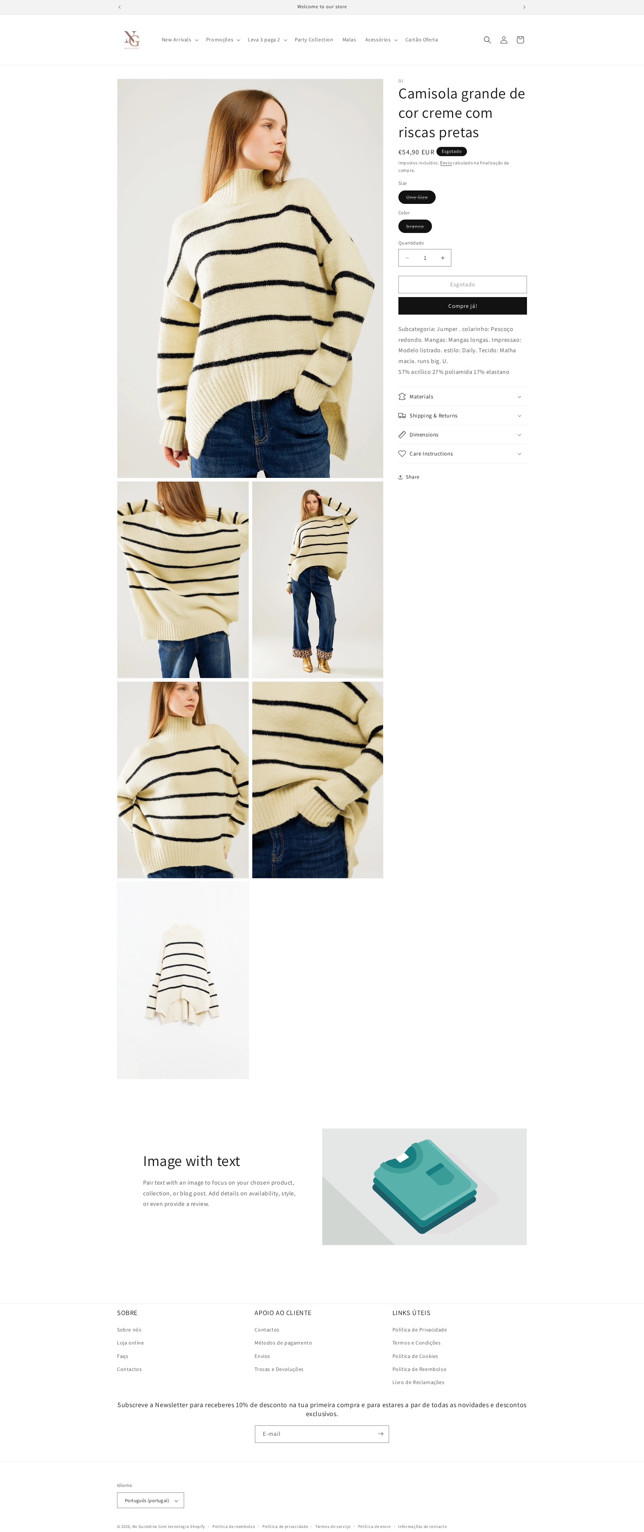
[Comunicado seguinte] (524, 7)
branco (419, 228)
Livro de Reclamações (418, 1382)
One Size (421, 198)
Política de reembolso (233, 1526)
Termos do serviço (333, 1526)
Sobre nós (129, 1330)
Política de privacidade (285, 1526)
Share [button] (413, 477)
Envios (262, 1356)
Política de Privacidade (419, 1330)
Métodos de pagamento (283, 1343)
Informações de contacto (422, 1526)
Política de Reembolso (419, 1369)
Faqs (122, 1356)
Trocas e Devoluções (279, 1369)
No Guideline (144, 1526)
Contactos (129, 1369)
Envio (446, 163)
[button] (179, 39)
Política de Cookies (415, 1356)
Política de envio (374, 1526)
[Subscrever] (380, 1434)
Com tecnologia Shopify (181, 1526)
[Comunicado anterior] (119, 7)
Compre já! (462, 305)
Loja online (130, 1343)
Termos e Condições (416, 1343)
